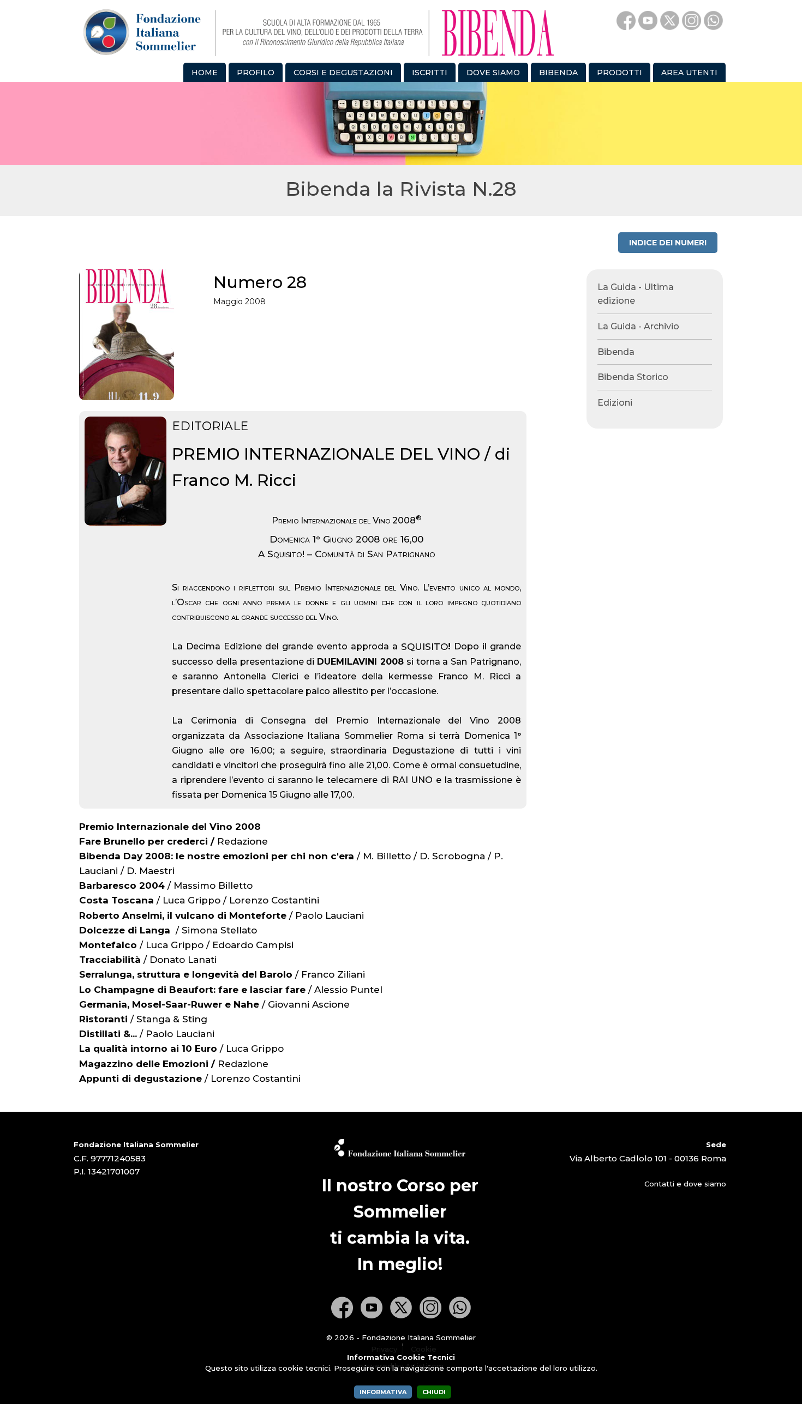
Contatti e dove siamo (685, 1183)
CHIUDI (434, 1392)
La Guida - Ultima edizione (635, 294)
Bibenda (616, 352)
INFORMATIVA (383, 1392)
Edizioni (614, 402)
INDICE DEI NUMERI (668, 243)
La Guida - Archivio (638, 326)
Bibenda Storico (632, 377)
